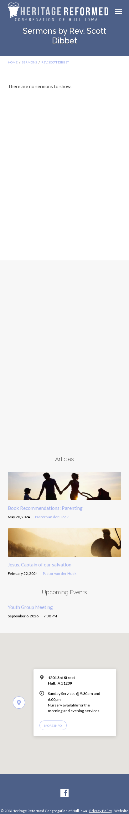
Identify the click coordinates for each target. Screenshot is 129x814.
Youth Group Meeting (30, 607)
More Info (53, 725)
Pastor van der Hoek (52, 517)
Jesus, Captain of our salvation (39, 564)
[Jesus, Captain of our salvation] (64, 552)
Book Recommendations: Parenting (45, 508)
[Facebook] (64, 793)
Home (13, 62)
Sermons (29, 62)
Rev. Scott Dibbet (55, 62)
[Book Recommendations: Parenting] (64, 496)
